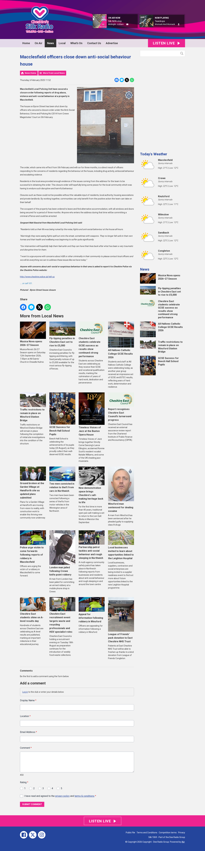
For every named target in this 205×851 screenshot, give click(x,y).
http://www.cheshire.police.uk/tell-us (37, 277)
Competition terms (168, 832)
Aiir (183, 842)
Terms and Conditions (147, 832)
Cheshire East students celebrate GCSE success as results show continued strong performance (89, 347)
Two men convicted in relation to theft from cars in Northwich (61, 487)
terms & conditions (84, 796)
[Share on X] (127, 80)
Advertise (112, 43)
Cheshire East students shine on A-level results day (31, 617)
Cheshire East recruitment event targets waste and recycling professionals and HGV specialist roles (60, 622)
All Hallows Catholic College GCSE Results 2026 (120, 354)
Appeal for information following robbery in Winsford (91, 618)
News (50, 43)
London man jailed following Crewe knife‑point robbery (60, 571)
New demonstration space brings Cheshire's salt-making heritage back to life (91, 495)
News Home (30, 73)
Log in (25, 692)
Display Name (28, 700)
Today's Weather (153, 154)
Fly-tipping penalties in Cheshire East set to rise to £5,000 (62, 342)
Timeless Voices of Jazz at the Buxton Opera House (90, 431)
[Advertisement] (162, 103)
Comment (26, 747)
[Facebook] (23, 835)
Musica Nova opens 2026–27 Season (31, 343)
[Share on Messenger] (122, 80)
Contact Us (94, 43)
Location (25, 716)
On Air (38, 43)
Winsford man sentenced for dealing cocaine (120, 507)
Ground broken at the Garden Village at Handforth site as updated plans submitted (32, 490)
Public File (130, 832)
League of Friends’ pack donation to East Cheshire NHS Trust (120, 638)
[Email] (127, 24)
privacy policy (62, 796)
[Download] (179, 24)
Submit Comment (32, 804)
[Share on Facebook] (117, 80)
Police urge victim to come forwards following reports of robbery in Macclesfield (32, 554)
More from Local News (54, 73)
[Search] (182, 53)
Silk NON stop (115, 21)
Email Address (28, 732)
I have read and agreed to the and (60, 796)
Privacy (181, 832)
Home (26, 43)
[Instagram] (41, 835)
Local (62, 43)
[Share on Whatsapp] (132, 80)
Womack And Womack (165, 24)
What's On (76, 43)
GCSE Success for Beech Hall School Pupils (59, 431)
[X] (32, 835)
